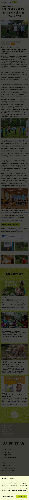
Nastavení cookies (8, 496)
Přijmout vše (21, 496)
